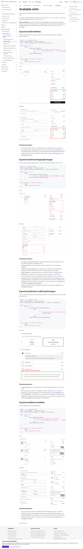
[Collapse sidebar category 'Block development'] (16, 29)
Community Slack (12, 533)
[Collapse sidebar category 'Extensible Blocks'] (16, 34)
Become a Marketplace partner (38, 535)
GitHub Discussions (12, 531)
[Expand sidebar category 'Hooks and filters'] (16, 50)
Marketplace (38, 1)
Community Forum (12, 535)
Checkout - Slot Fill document (52, 17)
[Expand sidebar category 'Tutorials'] (16, 65)
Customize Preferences (15, 546)
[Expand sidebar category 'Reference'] (16, 63)
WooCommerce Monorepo (60, 533)
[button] (9, 25)
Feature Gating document (51, 25)
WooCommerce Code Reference (61, 535)
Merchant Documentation (60, 539)
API (30, 1)
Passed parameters (73, 12)
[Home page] (20, 6)
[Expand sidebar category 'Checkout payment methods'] (16, 53)
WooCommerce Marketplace (37, 531)
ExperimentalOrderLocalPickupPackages (75, 15)
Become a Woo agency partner (38, 533)
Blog (61, 1)
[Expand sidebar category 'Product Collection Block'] (16, 58)
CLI (33, 1)
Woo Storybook (57, 537)
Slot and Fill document (38, 19)
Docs (20, 1)
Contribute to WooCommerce (38, 537)
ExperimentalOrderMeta (73, 6)
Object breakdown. (58, 148)
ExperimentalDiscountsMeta (74, 19)
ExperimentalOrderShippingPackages (75, 10)
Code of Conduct (12, 537)
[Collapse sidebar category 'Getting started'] (16, 5)
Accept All (5, 546)
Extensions (25, 1)
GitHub (66, 1)
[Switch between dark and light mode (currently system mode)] (71, 2)
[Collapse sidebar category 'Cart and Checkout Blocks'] (16, 36)
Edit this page (24, 523)
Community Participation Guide (15, 539)
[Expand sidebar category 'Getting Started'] (16, 31)
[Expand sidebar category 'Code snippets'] (16, 69)
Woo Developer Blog (58, 531)
